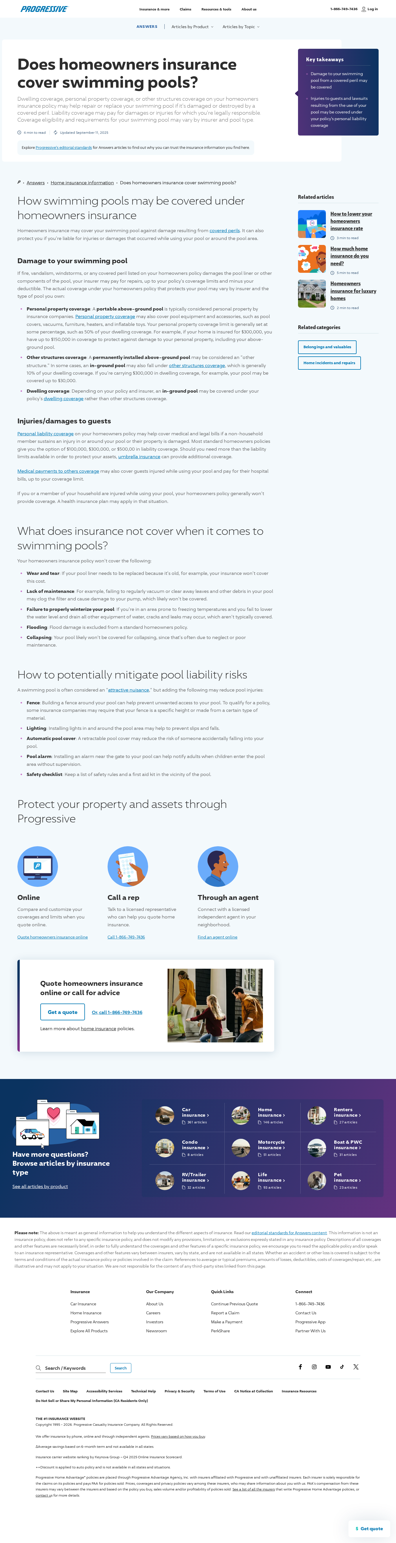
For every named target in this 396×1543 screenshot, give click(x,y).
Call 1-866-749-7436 (126, 936)
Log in (373, 9)
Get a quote (63, 1012)
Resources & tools (216, 9)
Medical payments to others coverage (58, 471)
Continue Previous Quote (234, 1303)
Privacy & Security (180, 1391)
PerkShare (220, 1330)
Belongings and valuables (327, 346)
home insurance (98, 1028)
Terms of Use (215, 1391)
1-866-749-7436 (343, 11)
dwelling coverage (63, 398)
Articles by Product (191, 26)
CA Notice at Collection (253, 1391)
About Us (154, 1303)
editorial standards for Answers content (289, 1232)
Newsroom (156, 1330)
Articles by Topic (239, 26)
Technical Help (143, 1391)
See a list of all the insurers (253, 1489)
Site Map (70, 1391)
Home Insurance (85, 1312)
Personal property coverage (105, 316)
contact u (43, 1495)
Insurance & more (154, 9)
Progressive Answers (89, 1321)
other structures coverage (197, 365)
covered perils (225, 230)
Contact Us (305, 1312)
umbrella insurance (139, 456)
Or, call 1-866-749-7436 (117, 1012)
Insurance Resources (299, 1391)
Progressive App (310, 1321)
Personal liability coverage (45, 433)
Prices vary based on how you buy (178, 1436)
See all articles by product (40, 1186)
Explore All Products (89, 1330)
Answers (147, 26)
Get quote (372, 1528)
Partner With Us (310, 1330)
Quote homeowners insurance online (52, 936)
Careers (153, 1312)
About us (249, 9)
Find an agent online (217, 936)
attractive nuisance (128, 690)
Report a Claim (225, 1312)
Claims (185, 9)
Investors (154, 1321)
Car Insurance (83, 1303)
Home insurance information (82, 182)
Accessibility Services (104, 1391)
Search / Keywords (65, 1368)
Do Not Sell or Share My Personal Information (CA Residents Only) (92, 1400)
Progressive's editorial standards (64, 147)
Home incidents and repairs (329, 362)
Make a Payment (227, 1321)
